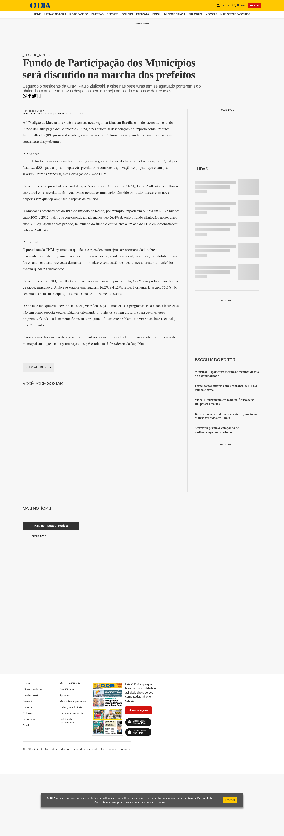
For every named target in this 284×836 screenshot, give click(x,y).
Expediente (91, 749)
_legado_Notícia (37, 55)
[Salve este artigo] (39, 97)
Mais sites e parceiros (235, 14)
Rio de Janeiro (78, 14)
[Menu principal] (25, 5)
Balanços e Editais (71, 707)
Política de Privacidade (67, 721)
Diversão (97, 14)
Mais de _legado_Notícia (51, 525)
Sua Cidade (195, 14)
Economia (142, 14)
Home (37, 14)
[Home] (40, 7)
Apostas (211, 14)
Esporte (112, 14)
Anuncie (126, 749)
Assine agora (138, 710)
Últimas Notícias (55, 14)
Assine (254, 5)
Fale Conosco (109, 749)
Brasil (156, 14)
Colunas (127, 14)
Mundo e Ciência (174, 14)
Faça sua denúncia (71, 713)
